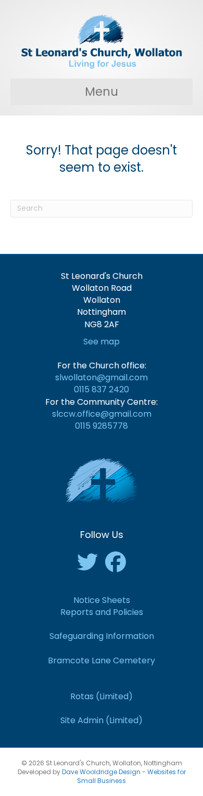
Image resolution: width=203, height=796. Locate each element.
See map (101, 342)
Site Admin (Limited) (101, 720)
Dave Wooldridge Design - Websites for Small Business (124, 776)
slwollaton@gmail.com (101, 377)
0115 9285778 (101, 426)
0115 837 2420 (101, 389)
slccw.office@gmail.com (101, 414)
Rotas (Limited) (101, 696)
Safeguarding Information (101, 636)
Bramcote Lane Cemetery (101, 660)
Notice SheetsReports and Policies (101, 606)
